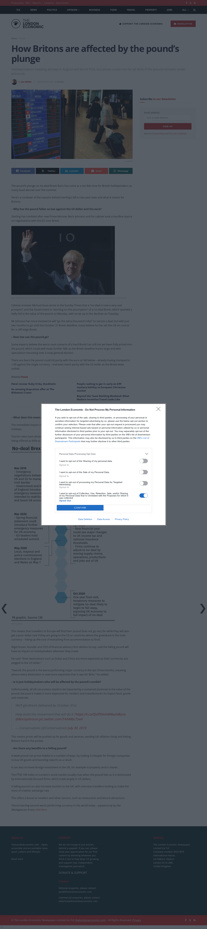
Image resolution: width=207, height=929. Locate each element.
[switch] (143, 461)
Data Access (103, 519)
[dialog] (103, 464)
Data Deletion (85, 519)
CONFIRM (80, 508)
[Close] (159, 410)
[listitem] (103, 454)
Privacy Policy (122, 519)
